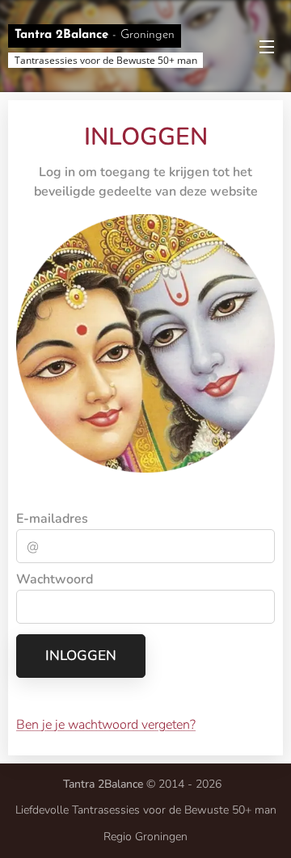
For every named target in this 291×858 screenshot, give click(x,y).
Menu (267, 46)
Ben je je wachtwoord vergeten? (106, 725)
